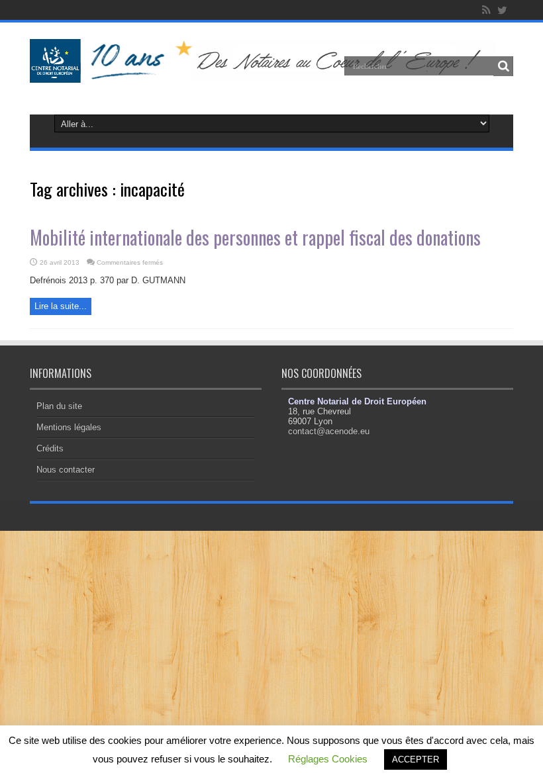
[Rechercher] (503, 66)
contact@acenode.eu (329, 431)
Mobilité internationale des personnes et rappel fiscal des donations (255, 237)
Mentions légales (68, 427)
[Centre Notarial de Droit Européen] (271, 73)
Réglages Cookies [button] (328, 758)
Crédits (50, 448)
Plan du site (59, 406)
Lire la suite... (60, 306)
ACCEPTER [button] (415, 759)
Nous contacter (65, 470)
